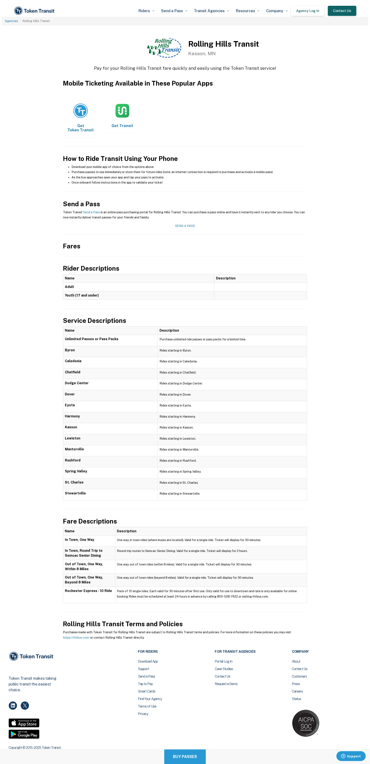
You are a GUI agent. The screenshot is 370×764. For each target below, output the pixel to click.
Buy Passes (185, 756)
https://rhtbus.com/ (76, 637)
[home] (35, 10)
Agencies (11, 21)
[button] (146, 10)
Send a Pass (91, 212)
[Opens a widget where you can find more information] (351, 756)
